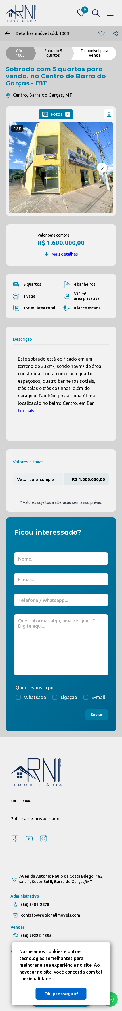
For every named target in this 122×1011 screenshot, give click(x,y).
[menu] (110, 13)
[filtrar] (96, 13)
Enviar (97, 714)
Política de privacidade (35, 818)
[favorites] (101, 33)
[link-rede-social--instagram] (43, 838)
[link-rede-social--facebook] (15, 838)
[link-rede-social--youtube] (29, 838)
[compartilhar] (116, 33)
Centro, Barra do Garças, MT (42, 95)
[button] (102, 167)
